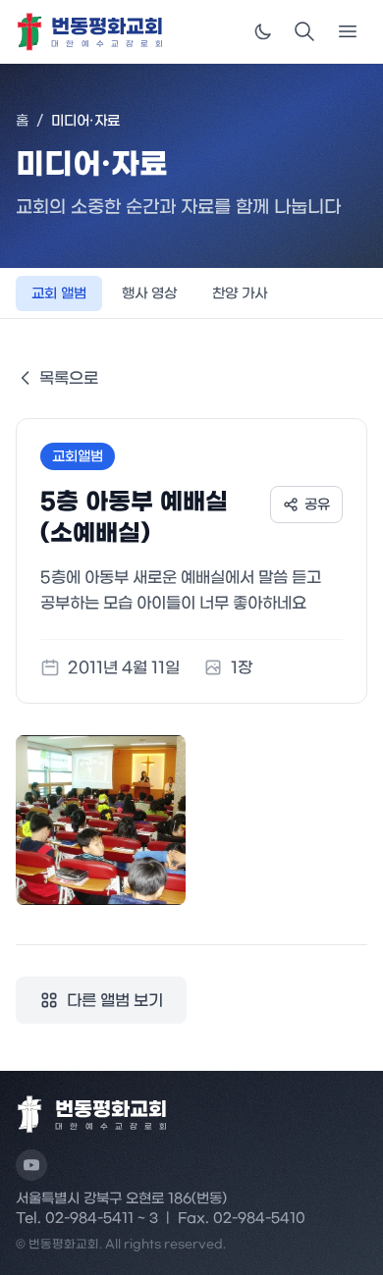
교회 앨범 (58, 293)
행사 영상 (149, 293)
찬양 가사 (239, 293)
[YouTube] (31, 1165)
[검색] (304, 31)
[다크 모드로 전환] (263, 31)
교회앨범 (77, 456)
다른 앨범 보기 (115, 1000)
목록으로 (68, 378)
